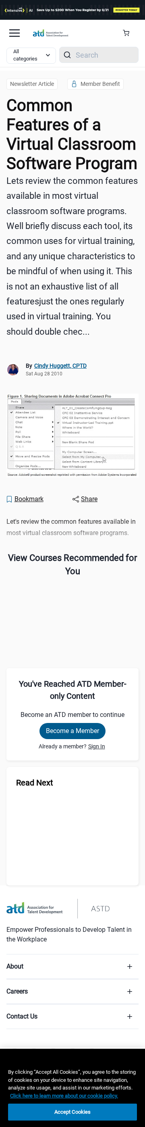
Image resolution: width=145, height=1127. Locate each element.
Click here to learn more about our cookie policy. (64, 1096)
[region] (72, 1088)
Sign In (96, 746)
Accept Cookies (72, 1112)
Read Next (34, 782)
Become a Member (72, 731)
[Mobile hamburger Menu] (14, 33)
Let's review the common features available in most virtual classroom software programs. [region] (71, 527)
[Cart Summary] (129, 33)
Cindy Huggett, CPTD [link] (60, 365)
